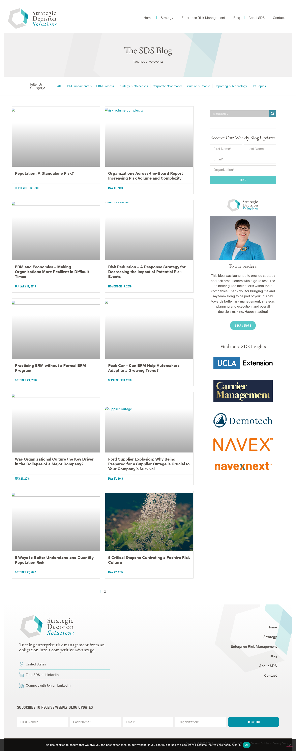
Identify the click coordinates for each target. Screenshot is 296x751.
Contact (279, 17)
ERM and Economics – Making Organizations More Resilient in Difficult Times (52, 271)
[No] (289, 745)
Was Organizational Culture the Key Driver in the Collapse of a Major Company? (54, 461)
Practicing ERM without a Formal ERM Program (50, 367)
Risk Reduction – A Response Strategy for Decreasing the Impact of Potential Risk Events (147, 271)
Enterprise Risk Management (203, 17)
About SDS (256, 17)
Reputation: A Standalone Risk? (44, 173)
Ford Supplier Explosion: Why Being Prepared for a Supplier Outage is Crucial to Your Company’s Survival (149, 463)
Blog (236, 17)
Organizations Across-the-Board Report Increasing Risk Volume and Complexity (145, 175)
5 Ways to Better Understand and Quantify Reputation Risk (54, 559)
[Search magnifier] (272, 113)
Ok (246, 744)
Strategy (167, 17)
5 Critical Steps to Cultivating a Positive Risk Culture (149, 559)
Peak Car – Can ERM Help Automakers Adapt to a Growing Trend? (143, 367)
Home (148, 17)
